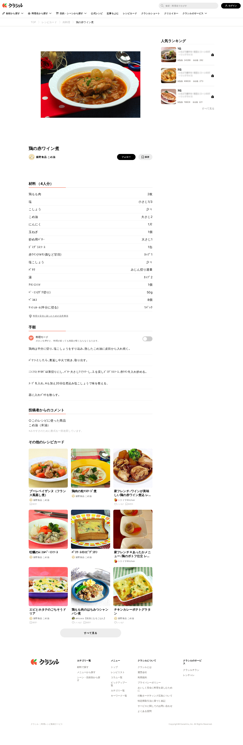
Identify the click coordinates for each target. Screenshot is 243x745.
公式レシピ (97, 13)
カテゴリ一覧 (118, 690)
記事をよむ (113, 13)
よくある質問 (145, 711)
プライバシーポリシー (149, 682)
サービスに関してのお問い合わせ (155, 706)
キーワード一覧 (119, 695)
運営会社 (142, 672)
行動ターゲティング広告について (155, 695)
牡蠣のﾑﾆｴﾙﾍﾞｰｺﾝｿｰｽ (43, 552)
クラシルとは (145, 667)
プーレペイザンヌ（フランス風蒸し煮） (47, 493)
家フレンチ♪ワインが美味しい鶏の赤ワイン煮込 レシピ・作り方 (132, 493)
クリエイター (171, 13)
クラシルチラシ (191, 669)
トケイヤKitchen (126, 500)
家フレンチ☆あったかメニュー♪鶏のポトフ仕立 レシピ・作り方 (132, 554)
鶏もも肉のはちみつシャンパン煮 (90, 611)
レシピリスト (118, 672)
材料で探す (83, 667)
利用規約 (142, 677)
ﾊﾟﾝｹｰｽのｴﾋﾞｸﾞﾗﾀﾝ (84, 552)
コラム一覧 (116, 677)
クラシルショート (150, 13)
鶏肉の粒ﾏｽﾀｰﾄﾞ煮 (84, 491)
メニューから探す (86, 672)
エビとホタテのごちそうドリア (47, 611)
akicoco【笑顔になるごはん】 (91, 618)
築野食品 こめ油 (46, 156)
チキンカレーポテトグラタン (132, 611)
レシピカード (130, 13)
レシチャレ (189, 675)
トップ (114, 667)
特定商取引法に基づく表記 (151, 700)
